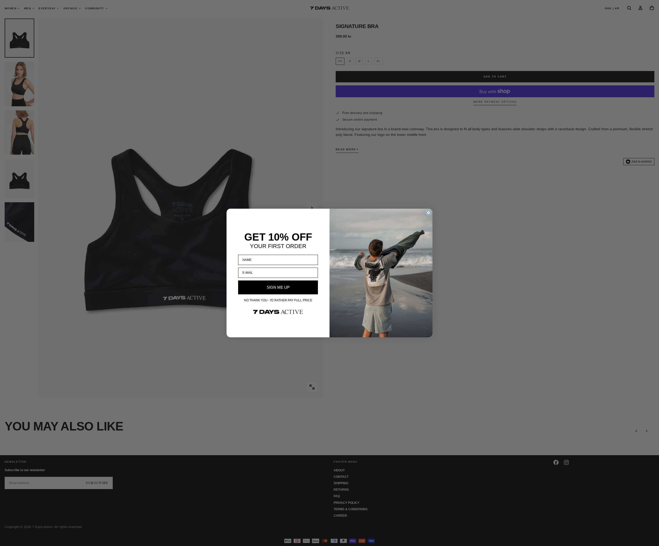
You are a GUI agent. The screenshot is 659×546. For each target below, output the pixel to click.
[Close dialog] (428, 213)
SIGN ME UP (278, 287)
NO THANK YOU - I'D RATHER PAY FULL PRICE (278, 300)
